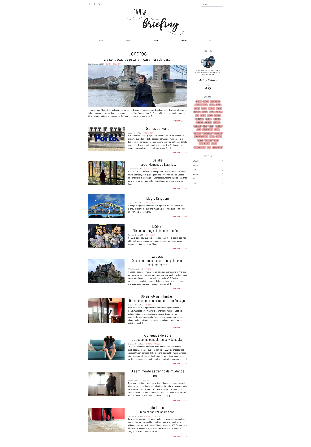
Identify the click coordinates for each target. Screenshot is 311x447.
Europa (108, 64)
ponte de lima (207, 130)
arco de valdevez (201, 105)
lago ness (217, 119)
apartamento (215, 101)
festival (219, 112)
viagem (214, 144)
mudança (217, 122)
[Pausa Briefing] (155, 20)
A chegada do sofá (157, 337)
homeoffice (199, 119)
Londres (138, 55)
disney (204, 108)
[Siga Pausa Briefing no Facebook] (90, 4)
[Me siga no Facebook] (206, 88)
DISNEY (158, 228)
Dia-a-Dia (128, 40)
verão (216, 140)
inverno (208, 119)
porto (217, 130)
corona (196, 108)
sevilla (200, 140)
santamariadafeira (201, 137)
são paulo (208, 140)
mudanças (197, 126)
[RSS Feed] (99, 4)
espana (219, 108)
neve (205, 126)
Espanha (147, 169)
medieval (208, 122)
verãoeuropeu (204, 144)
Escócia (157, 260)
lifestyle (199, 122)
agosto (205, 101)
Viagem (156, 40)
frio (197, 115)
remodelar (218, 133)
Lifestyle (149, 305)
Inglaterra (117, 64)
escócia (211, 108)
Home (101, 40)
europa (204, 112)
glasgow (217, 115)
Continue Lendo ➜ (180, 121)
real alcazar (207, 133)
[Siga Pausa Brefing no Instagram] (94, 4)
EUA (147, 203)
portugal (197, 133)
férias (203, 115)
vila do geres (217, 147)
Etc (210, 40)
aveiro (212, 105)
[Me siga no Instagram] (209, 88)
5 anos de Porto (157, 128)
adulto (198, 101)
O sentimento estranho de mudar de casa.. (157, 373)
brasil (218, 105)
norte (211, 126)
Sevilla (157, 162)
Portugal (184, 40)
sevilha (218, 137)
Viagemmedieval (199, 147)
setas (212, 137)
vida (208, 147)
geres (210, 115)
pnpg (199, 130)
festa (212, 112)
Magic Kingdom (157, 198)
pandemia (219, 126)
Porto (152, 133)
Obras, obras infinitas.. (157, 298)
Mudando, (157, 409)
